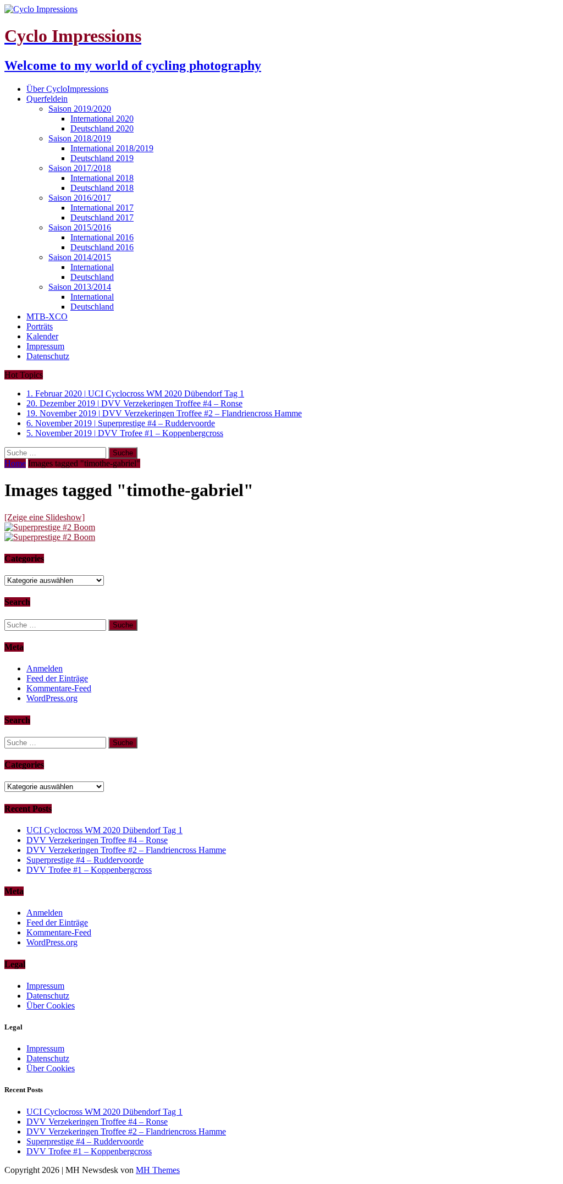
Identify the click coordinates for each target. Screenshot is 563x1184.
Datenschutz (47, 356)
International (92, 267)
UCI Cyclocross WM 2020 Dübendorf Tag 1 (104, 830)
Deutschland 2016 (102, 247)
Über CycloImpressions (67, 88)
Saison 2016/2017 (79, 197)
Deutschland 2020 (102, 128)
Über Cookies (50, 1005)
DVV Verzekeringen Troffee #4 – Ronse (97, 840)
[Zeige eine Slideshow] (44, 517)
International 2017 (102, 207)
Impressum (45, 346)
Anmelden (44, 668)
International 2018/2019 (111, 148)
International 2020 (102, 118)
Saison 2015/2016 (79, 227)
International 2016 (102, 237)
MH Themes (158, 1170)
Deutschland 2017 (102, 217)
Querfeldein (47, 98)
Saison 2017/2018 (79, 168)
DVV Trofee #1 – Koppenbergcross (89, 869)
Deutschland (92, 277)
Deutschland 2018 (102, 187)
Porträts (39, 326)
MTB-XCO (47, 316)
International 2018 (102, 178)
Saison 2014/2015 (79, 257)
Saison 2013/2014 (79, 286)
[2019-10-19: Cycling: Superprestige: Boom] (49, 527)
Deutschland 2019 (102, 158)
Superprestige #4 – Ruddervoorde (84, 859)
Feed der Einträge (57, 678)
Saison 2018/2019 (79, 138)
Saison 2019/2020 (79, 108)
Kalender (42, 336)
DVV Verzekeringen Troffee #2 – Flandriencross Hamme (126, 850)
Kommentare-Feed (58, 688)
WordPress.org (52, 698)
